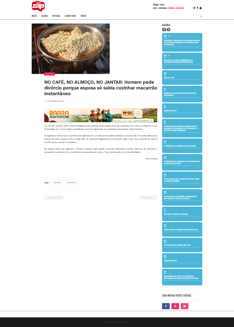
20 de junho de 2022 (55, 101)
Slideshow (71, 182)
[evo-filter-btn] (164, 29)
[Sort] (168, 29)
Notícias (57, 182)
